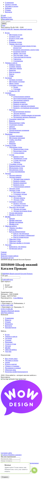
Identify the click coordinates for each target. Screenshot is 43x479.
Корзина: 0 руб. (6, 17)
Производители (10, 327)
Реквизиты (9, 324)
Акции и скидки (11, 4)
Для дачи (8, 351)
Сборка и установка (12, 366)
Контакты (8, 12)
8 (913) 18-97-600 (7, 305)
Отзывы (8, 10)
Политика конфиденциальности (16, 372)
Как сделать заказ (11, 358)
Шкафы (7, 348)
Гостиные (8, 338)
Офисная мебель (11, 349)
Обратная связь (10, 370)
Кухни (7, 334)
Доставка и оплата (11, 6)
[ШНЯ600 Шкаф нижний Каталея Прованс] (17, 274)
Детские (8, 346)
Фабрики (8, 8)
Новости (8, 320)
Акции (7, 362)
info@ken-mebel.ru (7, 313)
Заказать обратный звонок (22, 29)
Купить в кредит (11, 364)
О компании (9, 2)
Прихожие (8, 342)
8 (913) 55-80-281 (7, 29)
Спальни (8, 340)
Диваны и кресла (11, 336)
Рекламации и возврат (13, 368)
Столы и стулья (10, 344)
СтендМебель (18, 298)
